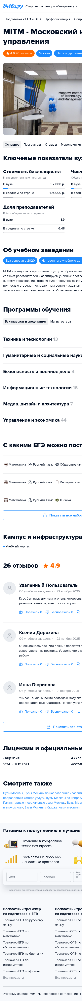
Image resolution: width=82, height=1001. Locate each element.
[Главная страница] (13, 6)
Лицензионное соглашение (58, 994)
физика (65, 500)
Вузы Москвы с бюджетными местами (52, 807)
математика (17, 465)
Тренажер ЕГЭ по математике (15, 933)
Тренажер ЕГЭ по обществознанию (15, 944)
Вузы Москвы (13, 793)
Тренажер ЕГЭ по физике (21, 971)
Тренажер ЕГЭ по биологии (23, 954)
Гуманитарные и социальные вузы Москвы (34, 803)
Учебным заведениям (19, 994)
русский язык (43, 465)
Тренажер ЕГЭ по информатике (15, 962)
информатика (70, 482)
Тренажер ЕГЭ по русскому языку (23, 922)
